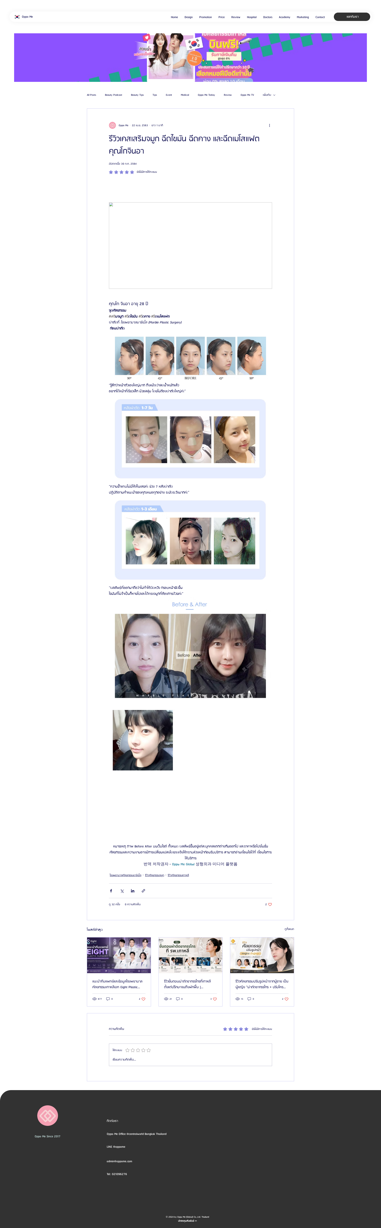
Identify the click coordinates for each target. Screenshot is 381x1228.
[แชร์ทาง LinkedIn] (133, 891)
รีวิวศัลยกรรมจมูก (154, 875)
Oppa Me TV (247, 95)
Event (169, 95)
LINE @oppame (116, 1146)
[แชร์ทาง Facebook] (111, 891)
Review (228, 95)
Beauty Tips (137, 95)
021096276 (119, 1174)
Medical (185, 95)
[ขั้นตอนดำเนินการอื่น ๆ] (269, 125)
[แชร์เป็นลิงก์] (143, 891)
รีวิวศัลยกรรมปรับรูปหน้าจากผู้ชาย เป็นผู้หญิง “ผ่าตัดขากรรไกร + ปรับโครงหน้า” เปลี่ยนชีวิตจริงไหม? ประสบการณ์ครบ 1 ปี (261, 984)
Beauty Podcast (113, 95)
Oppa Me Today (206, 95)
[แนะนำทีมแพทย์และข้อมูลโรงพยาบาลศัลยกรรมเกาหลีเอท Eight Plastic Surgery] (119, 955)
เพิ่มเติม (267, 95)
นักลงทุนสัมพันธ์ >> (187, 1221)
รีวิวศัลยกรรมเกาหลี (178, 875)
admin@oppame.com (119, 1161)
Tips (155, 95)
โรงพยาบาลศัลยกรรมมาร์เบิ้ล (125, 875)
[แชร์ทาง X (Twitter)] (122, 891)
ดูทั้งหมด (289, 929)
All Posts (91, 95)
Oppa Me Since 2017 (47, 1136)
